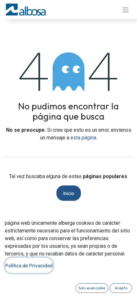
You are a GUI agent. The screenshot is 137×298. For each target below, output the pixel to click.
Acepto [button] (121, 288)
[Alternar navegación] (125, 10)
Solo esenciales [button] (91, 288)
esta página (83, 138)
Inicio (68, 193)
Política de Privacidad (29, 265)
